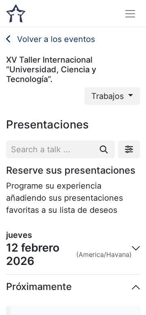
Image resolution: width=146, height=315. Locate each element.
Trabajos (108, 96)
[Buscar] (104, 149)
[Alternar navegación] (130, 13)
